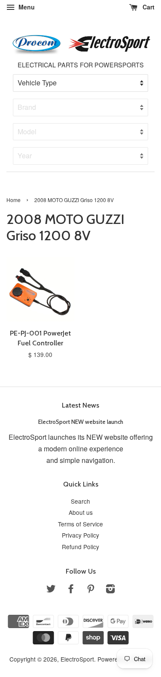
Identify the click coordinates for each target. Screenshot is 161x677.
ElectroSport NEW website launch (80, 421)
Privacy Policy (80, 535)
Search (80, 501)
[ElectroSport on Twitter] (51, 590)
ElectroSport (77, 659)
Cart (148, 7)
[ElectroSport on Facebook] (71, 590)
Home (13, 199)
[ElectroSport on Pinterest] (90, 590)
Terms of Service (80, 524)
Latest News (80, 405)
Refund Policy (80, 546)
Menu (26, 7)
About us (81, 512)
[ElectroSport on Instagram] (110, 590)
